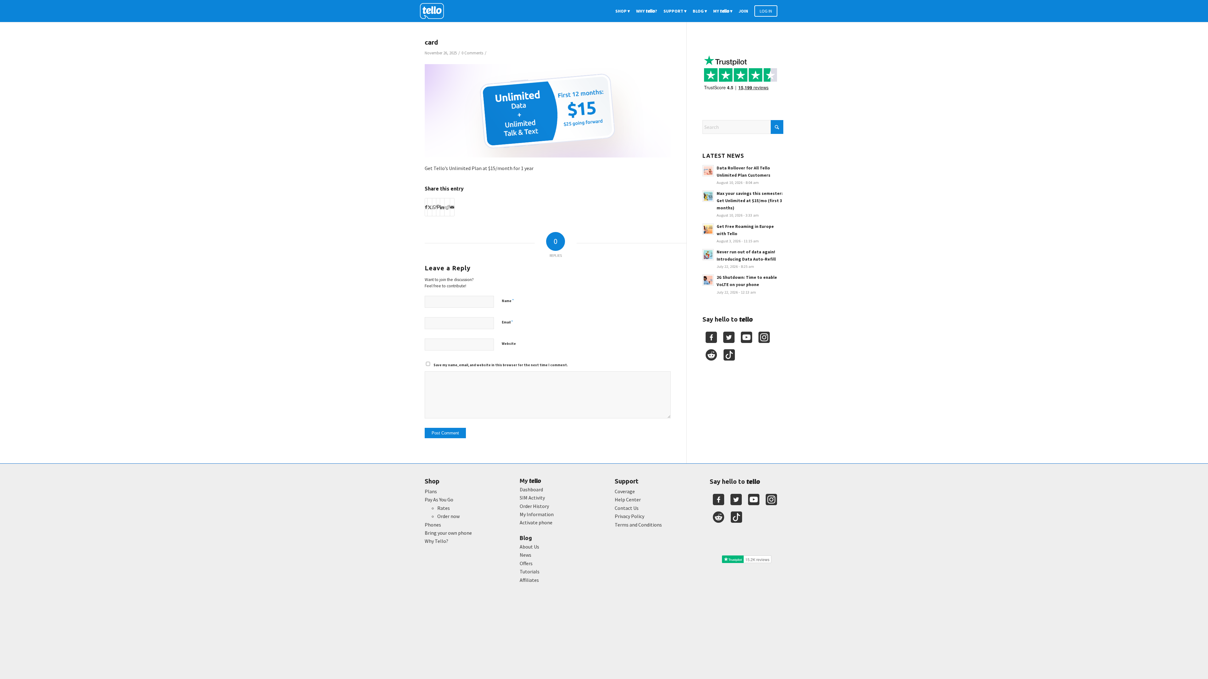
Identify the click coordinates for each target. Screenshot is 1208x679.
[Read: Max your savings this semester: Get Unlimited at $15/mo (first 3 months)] (708, 196)
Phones (433, 525)
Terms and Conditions (638, 525)
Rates (443, 508)
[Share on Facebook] (426, 207)
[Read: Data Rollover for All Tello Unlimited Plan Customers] (708, 170)
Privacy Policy (629, 516)
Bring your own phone (448, 533)
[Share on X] (430, 207)
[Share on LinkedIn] (442, 207)
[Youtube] (746, 337)
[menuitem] (622, 11)
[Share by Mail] (452, 207)
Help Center (628, 499)
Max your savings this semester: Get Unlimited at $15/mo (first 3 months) (750, 201)
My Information (537, 514)
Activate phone (536, 522)
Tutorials (530, 571)
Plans (431, 491)
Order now (448, 516)
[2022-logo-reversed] (434, 11)
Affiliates (529, 580)
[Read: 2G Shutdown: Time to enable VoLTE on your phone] (708, 280)
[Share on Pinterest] (438, 207)
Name (508, 300)
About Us (529, 547)
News (525, 555)
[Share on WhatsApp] (434, 207)
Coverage (625, 491)
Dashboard (531, 489)
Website (509, 343)
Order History (534, 506)
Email (507, 322)
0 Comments (472, 53)
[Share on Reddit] (447, 207)
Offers (526, 563)
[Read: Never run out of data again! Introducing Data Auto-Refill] (708, 254)
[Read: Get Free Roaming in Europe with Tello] (708, 229)
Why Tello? (436, 541)
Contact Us (627, 508)
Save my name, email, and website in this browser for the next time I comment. (500, 365)
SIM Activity (532, 497)
